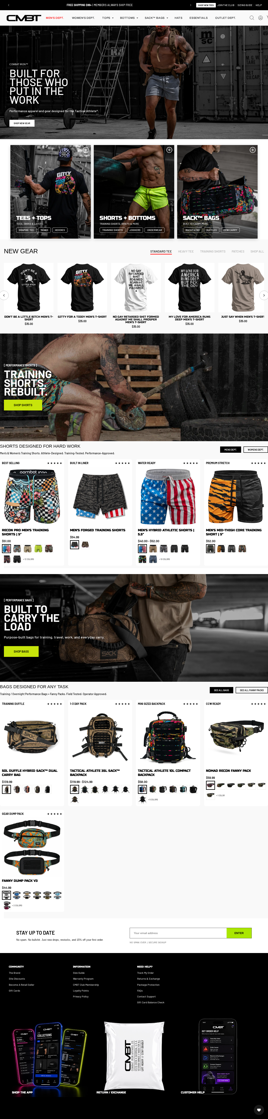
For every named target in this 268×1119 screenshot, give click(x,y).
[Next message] (190, 5)
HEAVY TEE (186, 251)
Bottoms (127, 17)
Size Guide (79, 972)
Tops (106, 17)
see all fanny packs (252, 690)
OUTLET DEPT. (225, 17)
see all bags (221, 690)
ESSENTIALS (199, 17)
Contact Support (146, 996)
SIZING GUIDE (245, 5)
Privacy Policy (80, 996)
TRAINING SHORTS (212, 251)
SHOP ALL (257, 251)
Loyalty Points (81, 990)
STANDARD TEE (161, 251)
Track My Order (145, 972)
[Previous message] (8, 5)
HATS (178, 17)
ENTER (239, 933)
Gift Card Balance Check (150, 1002)
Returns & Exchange (148, 978)
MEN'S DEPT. (55, 17)
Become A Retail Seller (21, 984)
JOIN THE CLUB (225, 5)
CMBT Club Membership (86, 984)
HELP (259, 5)
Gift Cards (14, 990)
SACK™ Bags (155, 17)
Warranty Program (83, 978)
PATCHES (238, 251)
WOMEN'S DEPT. (83, 17)
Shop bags (21, 651)
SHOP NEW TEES (206, 5)
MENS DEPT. (230, 449)
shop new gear (22, 123)
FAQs (140, 990)
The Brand (14, 972)
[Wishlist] (259, 1110)
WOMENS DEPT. (256, 449)
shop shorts (23, 405)
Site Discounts (17, 978)
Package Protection (148, 984)
